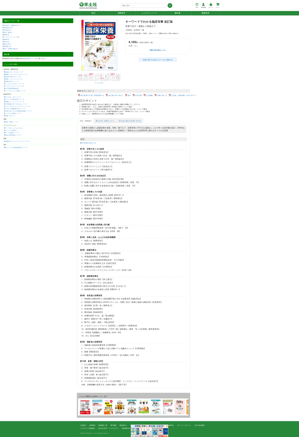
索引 (129, 95)
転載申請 (171, 425)
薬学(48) (6, 41)
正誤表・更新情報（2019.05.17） (184, 95)
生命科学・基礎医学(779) (12, 25)
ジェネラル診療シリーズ (13, 113)
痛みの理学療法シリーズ (13, 135)
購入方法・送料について (105, 121)
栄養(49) (6, 39)
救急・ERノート (10, 115)
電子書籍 (113, 425)
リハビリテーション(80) (11, 37)
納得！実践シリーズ (11, 122)
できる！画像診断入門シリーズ (15, 108)
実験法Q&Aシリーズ (12, 81)
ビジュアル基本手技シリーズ (14, 99)
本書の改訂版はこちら (157, 50)
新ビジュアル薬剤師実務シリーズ (16, 147)
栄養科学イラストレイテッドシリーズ (17, 141)
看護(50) (6, 34)
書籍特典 (205, 13)
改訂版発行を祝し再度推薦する (92, 95)
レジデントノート (149, 13)
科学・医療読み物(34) (11, 48)
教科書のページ (30, 58)
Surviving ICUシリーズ (13, 97)
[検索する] (169, 5)
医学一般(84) (8, 32)
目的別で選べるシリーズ (13, 76)
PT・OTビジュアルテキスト (14, 128)
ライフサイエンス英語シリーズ (15, 90)
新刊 (93, 13)
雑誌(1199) (7, 44)
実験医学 (121, 13)
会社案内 (83, 425)
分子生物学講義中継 (11, 88)
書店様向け (123, 425)
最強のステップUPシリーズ (14, 72)
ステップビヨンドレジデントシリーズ (17, 106)
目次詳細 (138, 95)
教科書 (177, 13)
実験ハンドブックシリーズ (14, 79)
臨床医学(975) (8, 27)
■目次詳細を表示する (88, 143)
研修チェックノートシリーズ (14, 101)
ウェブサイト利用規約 (87, 428)
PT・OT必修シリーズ (12, 132)
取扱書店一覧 (103, 425)
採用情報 (92, 425)
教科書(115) (7, 46)
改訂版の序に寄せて (115, 95)
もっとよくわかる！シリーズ (14, 83)
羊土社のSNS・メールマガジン (108, 428)
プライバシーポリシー (184, 425)
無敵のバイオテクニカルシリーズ (16, 74)
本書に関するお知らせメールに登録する (158, 60)
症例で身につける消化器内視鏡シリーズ (18, 111)
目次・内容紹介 (86, 121)
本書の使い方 (162, 95)
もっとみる (99, 82)
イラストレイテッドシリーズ (14, 86)
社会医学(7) (7, 30)
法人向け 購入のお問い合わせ (130, 121)
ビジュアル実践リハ (11, 130)
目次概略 (149, 95)
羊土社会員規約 (200, 425)
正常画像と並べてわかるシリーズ (16, 104)
